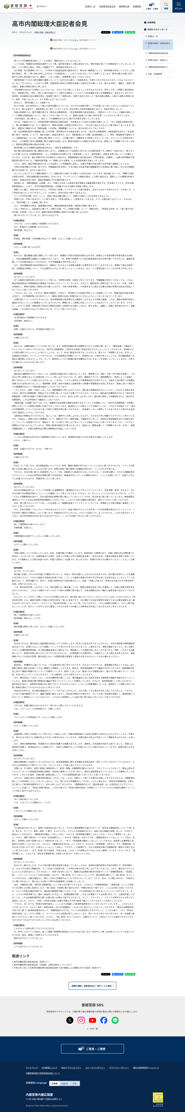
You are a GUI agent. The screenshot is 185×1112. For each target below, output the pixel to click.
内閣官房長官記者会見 (158, 53)
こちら (75, 40)
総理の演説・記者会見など (45, 32)
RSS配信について (50, 1067)
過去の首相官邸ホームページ (146, 1067)
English (64, 1083)
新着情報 (137, 6)
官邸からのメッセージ (157, 29)
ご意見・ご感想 (152, 8)
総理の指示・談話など (158, 60)
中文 (75, 1083)
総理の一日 (90, 6)
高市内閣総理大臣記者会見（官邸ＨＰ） (32, 961)
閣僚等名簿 (124, 6)
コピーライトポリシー (95, 1067)
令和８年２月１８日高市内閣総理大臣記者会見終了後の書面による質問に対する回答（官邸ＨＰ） (58, 967)
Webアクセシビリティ (71, 1067)
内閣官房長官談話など (158, 66)
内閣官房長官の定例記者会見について (43, 1073)
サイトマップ (32, 1067)
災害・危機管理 (155, 73)
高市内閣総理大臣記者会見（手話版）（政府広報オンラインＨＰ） (43, 964)
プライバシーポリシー (119, 1067)
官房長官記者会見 (107, 6)
